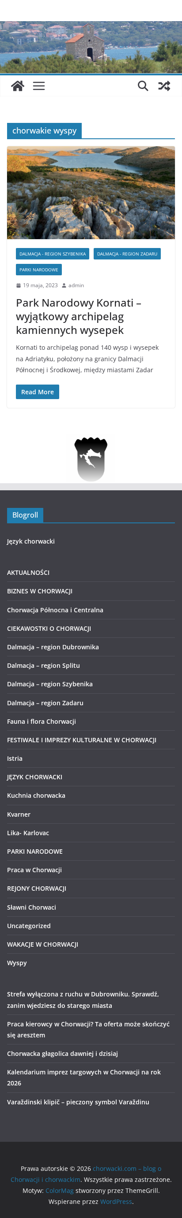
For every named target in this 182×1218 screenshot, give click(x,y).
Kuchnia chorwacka (36, 795)
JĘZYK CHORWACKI (34, 777)
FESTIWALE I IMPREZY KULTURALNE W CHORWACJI (81, 740)
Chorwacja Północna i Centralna (55, 610)
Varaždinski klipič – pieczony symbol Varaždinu (78, 1102)
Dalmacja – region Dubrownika (53, 647)
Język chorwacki (31, 541)
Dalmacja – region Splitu (43, 665)
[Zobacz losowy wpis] (164, 85)
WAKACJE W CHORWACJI (42, 944)
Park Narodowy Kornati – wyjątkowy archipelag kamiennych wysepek (78, 316)
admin (76, 285)
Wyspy (17, 963)
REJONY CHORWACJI (36, 888)
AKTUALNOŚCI (28, 572)
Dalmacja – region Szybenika (50, 684)
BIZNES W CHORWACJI (39, 591)
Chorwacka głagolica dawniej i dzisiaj (62, 1053)
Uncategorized (29, 926)
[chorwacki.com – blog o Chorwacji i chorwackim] (17, 85)
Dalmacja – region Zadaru (45, 703)
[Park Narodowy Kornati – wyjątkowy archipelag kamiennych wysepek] (91, 192)
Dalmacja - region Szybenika (52, 254)
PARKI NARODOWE (38, 270)
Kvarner (18, 814)
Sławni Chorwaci (31, 907)
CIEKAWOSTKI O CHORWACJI (49, 628)
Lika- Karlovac (28, 833)
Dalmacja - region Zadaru (127, 254)
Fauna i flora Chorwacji (41, 721)
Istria (15, 758)
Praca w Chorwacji (34, 870)
